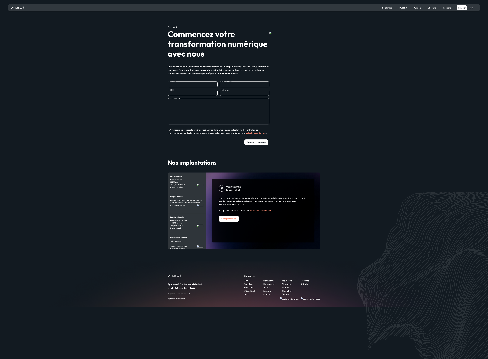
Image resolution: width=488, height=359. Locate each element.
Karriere (447, 7)
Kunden (417, 7)
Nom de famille (227, 82)
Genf (246, 294)
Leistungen (387, 7)
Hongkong (268, 280)
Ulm (246, 280)
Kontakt (462, 7)
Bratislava (249, 287)
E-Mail (172, 90)
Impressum (171, 299)
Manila (266, 294)
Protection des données (255, 133)
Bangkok (248, 284)
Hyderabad (268, 284)
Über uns (432, 7)
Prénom (172, 82)
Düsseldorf (249, 290)
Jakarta (267, 287)
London (267, 290)
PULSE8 (403, 7)
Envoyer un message (256, 142)
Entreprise (225, 90)
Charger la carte (228, 218)
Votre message (175, 98)
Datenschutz (180, 299)
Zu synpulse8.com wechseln (177, 294)
